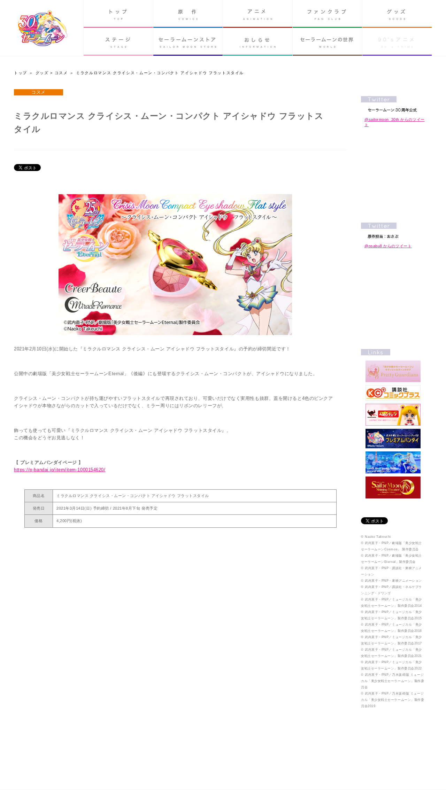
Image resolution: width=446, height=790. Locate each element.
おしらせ (257, 42)
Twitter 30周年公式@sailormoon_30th (393, 104)
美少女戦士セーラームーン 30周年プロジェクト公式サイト (42, 29)
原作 (188, 14)
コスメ (61, 73)
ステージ (118, 42)
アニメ (257, 14)
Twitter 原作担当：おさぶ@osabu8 (393, 230)
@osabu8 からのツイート (388, 246)
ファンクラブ (327, 14)
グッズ (397, 14)
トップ (118, 14)
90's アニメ (397, 42)
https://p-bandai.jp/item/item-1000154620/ (60, 469)
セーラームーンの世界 (327, 42)
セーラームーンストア (188, 42)
